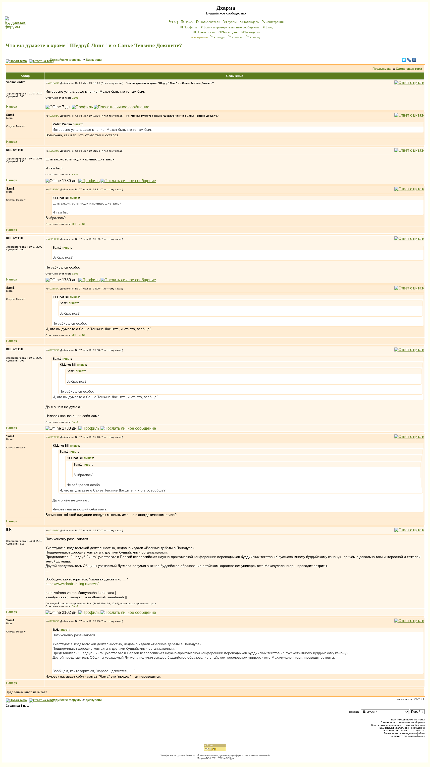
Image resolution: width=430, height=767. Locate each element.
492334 (52, 150)
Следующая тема (409, 68)
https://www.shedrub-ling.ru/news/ (72, 584)
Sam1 (75, 97)
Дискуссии (94, 60)
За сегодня (230, 32)
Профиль (190, 27)
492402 (52, 530)
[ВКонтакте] (414, 60)
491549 (52, 83)
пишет (77, 124)
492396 (52, 437)
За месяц (255, 37)
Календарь (251, 22)
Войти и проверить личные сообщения (231, 27)
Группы (231, 22)
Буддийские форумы (65, 60)
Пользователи (210, 22)
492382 (52, 288)
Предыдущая (382, 68)
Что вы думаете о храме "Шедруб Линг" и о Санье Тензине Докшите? (94, 45)
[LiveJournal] (409, 60)
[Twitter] (404, 60)
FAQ (175, 22)
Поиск (189, 22)
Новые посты (206, 32)
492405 (52, 621)
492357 (52, 189)
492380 (52, 239)
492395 (52, 350)
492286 (52, 115)
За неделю (252, 32)
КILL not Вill (78, 224)
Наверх (11, 106)
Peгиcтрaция (275, 22)
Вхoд (269, 27)
